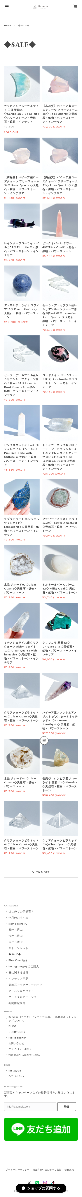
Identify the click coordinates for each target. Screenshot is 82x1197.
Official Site (16, 1076)
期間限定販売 (17, 1003)
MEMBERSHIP (17, 1037)
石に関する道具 (18, 972)
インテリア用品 (18, 978)
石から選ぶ (16, 929)
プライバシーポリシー (22, 1049)
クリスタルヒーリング (23, 997)
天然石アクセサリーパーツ (26, 984)
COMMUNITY (17, 1031)
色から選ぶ (16, 942)
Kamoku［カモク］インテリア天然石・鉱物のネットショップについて (42, 1018)
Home (8, 25)
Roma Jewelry (18, 923)
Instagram (15, 1070)
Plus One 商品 (18, 960)
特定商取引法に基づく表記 (24, 1054)
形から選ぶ (16, 935)
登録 (66, 1106)
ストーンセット (18, 948)
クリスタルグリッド (21, 990)
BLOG (12, 1026)
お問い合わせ (16, 1043)
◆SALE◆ (15, 954)
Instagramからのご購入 (24, 966)
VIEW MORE (41, 872)
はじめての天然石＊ (21, 911)
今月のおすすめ (18, 917)
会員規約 (69, 1169)
